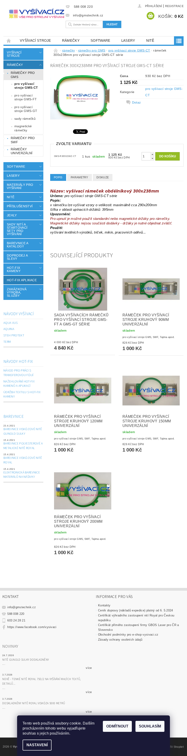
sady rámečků (25, 118)
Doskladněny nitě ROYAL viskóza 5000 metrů (33, 703)
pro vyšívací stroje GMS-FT (25, 97)
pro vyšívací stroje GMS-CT (26, 86)
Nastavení (37, 745)
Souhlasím (150, 726)
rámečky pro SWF (23, 140)
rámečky (71, 40)
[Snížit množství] (152, 158)
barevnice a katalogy (17, 244)
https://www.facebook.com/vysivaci (32, 627)
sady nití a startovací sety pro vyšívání (17, 229)
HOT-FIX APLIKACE (22, 280)
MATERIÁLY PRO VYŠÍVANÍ (20, 186)
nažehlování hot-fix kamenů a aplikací (19, 383)
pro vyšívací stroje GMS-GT (25, 109)
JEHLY (12, 215)
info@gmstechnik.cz (21, 607)
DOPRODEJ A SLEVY (17, 257)
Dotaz (136, 102)
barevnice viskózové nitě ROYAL (22, 460)
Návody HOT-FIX (18, 361)
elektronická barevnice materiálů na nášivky (21, 474)
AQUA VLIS (10, 323)
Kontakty (104, 605)
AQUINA (8, 329)
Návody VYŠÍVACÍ (18, 314)
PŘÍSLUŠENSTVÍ (20, 206)
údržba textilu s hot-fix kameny (22, 394)
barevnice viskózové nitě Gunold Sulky (22, 431)
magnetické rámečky (23, 128)
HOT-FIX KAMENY (14, 269)
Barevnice (13, 416)
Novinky (10, 646)
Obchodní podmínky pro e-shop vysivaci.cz (128, 634)
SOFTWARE (100, 40)
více (89, 668)
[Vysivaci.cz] (36, 13)
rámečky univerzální (22, 151)
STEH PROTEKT (13, 335)
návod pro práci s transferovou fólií (18, 372)
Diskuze (102, 177)
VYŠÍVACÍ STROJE (35, 40)
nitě (150, 40)
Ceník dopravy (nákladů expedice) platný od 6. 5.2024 (135, 610)
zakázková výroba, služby (16, 292)
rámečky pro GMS (23, 75)
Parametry (79, 177)
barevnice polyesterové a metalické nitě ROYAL (23, 445)
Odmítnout (117, 726)
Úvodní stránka (8, 40)
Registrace (174, 6)
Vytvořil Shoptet (173, 746)
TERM (7, 342)
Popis (58, 177)
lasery (128, 40)
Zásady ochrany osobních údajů (120, 639)
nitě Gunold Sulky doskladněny (25, 660)
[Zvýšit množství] (152, 154)
